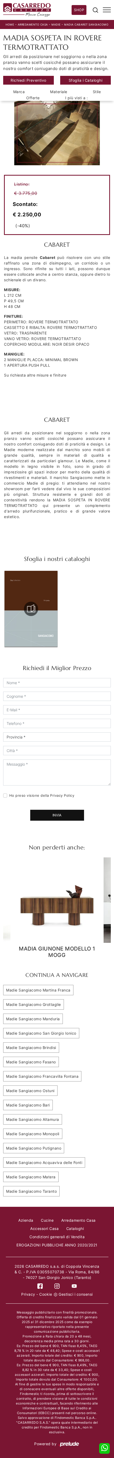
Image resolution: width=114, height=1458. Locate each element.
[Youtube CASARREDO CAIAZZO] (74, 1286)
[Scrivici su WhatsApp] (104, 1448)
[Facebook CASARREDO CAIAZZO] (40, 1286)
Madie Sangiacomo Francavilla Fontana (42, 1076)
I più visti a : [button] (76, 98)
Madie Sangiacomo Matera (31, 1177)
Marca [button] (19, 91)
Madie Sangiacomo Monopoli (32, 1133)
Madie (56, 24)
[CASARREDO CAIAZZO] (37, 10)
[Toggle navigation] (107, 10)
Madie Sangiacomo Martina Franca (38, 990)
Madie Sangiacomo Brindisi (31, 1047)
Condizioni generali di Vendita (57, 1236)
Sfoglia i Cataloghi (86, 80)
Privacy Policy (62, 795)
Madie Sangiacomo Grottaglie (33, 1004)
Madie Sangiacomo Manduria (33, 1019)
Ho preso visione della (41, 795)
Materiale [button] (58, 91)
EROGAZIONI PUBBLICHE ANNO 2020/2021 (57, 1245)
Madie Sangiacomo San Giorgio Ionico (41, 1033)
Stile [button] (97, 91)
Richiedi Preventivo (28, 80)
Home (10, 24)
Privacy (28, 1294)
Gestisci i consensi (76, 1294)
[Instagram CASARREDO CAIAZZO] (57, 1286)
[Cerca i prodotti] (95, 10)
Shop (79, 10)
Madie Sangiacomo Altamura (32, 1119)
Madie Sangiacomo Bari (28, 1105)
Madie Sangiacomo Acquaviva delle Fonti (44, 1162)
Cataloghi (75, 1228)
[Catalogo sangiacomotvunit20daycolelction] (31, 609)
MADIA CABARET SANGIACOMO (86, 24)
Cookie (45, 1294)
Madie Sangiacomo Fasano (31, 1062)
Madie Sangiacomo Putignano (33, 1148)
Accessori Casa (44, 1228)
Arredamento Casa (33, 24)
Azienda (25, 1220)
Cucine (47, 1220)
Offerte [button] (33, 98)
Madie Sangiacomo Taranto (31, 1191)
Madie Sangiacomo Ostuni (30, 1090)
